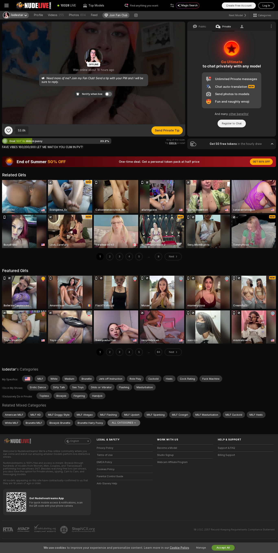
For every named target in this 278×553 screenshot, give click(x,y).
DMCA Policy (104, 462)
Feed (94, 15)
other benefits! (238, 114)
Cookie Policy (179, 547)
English (74, 441)
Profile (38, 15)
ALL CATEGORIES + (124, 422)
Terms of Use (105, 455)
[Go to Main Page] (33, 5)
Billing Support (226, 455)
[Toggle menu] (6, 5)
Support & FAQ (226, 448)
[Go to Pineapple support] (64, 529)
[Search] (172, 5)
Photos (77, 15)
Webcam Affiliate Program (172, 462)
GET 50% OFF (261, 161)
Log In (266, 5)
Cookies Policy (106, 469)
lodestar (9, 369)
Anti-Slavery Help (107, 483)
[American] (27, 378)
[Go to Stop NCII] (84, 529)
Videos (56, 15)
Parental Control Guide (110, 476)
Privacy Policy (105, 448)
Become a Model (167, 448)
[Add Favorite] (8, 130)
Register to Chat (232, 123)
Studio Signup (165, 455)
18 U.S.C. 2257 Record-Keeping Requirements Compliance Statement (234, 529)
